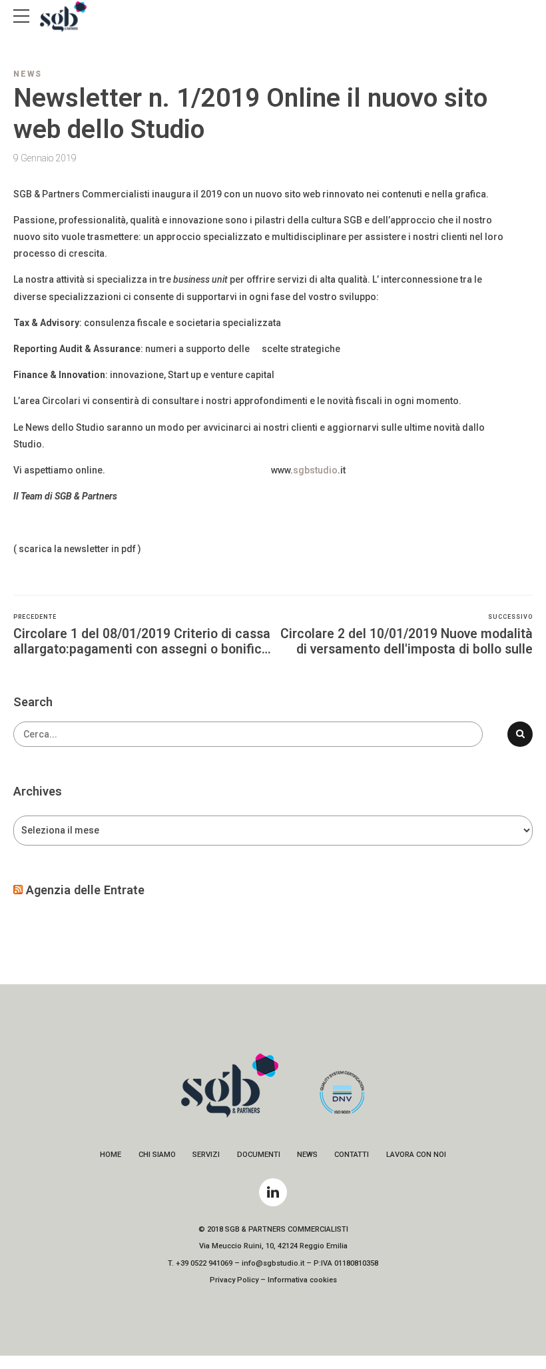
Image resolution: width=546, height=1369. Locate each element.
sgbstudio (315, 470)
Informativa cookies (302, 1280)
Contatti (351, 1154)
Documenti (258, 1154)
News (27, 74)
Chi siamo (157, 1154)
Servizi (206, 1154)
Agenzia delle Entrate (85, 890)
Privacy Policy (234, 1280)
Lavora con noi (416, 1154)
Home (110, 1154)
